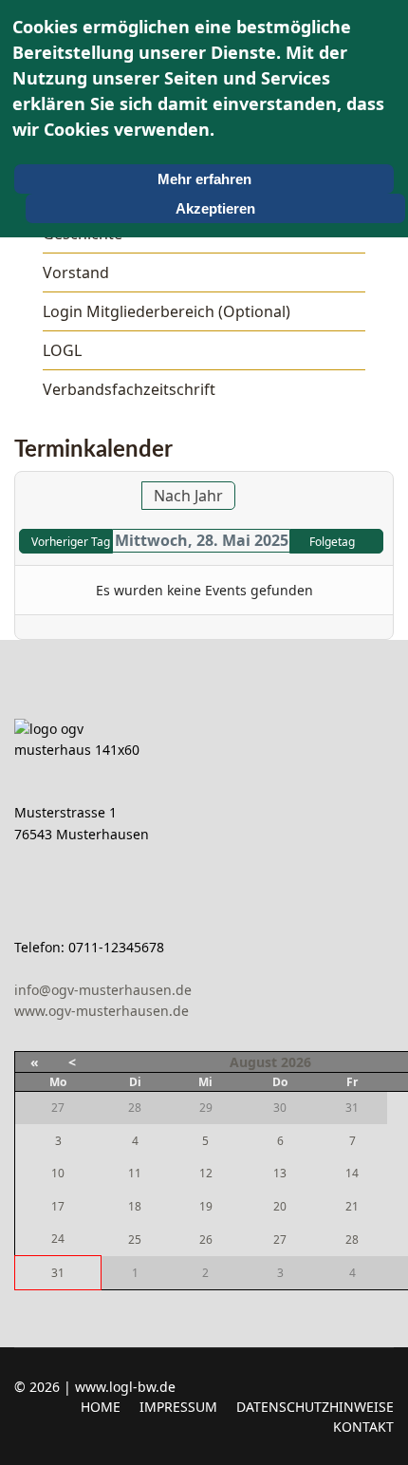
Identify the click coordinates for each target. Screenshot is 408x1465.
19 (206, 1206)
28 (352, 1239)
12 (206, 1173)
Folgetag (332, 542)
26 (206, 1239)
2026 (296, 1062)
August (253, 1062)
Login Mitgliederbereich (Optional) (166, 311)
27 (280, 1239)
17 (58, 1206)
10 (58, 1173)
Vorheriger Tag (70, 542)
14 (352, 1173)
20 (280, 1206)
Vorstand (76, 272)
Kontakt (363, 1427)
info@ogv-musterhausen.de (103, 990)
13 (280, 1173)
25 (134, 1239)
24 (58, 1238)
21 (352, 1206)
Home (101, 1407)
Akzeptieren (215, 208)
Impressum (178, 1407)
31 (58, 1273)
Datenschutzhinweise (315, 1407)
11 (134, 1173)
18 (134, 1206)
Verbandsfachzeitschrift (129, 389)
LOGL (62, 350)
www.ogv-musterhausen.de (101, 1011)
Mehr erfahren (204, 179)
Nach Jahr (188, 495)
